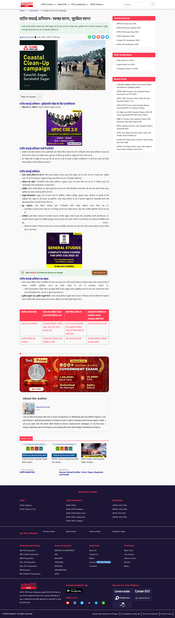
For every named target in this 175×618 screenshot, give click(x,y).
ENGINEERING (61, 570)
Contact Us (93, 554)
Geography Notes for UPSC (127, 69)
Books (126, 566)
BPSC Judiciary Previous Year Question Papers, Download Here (135, 127)
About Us (93, 550)
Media (91, 558)
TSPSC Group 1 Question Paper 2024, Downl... (34, 460)
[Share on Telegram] (94, 37)
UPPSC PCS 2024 (119, 505)
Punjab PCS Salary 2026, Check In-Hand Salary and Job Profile (135, 141)
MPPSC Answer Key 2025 (126, 24)
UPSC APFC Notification (75, 517)
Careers (99, 562)
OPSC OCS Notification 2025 (128, 44)
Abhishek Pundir (28, 37)
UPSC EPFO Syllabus (74, 509)
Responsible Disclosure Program (105, 614)
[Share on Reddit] (98, 37)
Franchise (93, 566)
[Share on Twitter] (107, 37)
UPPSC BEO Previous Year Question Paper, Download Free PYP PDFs (133, 92)
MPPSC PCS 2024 (119, 509)
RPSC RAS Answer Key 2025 (128, 32)
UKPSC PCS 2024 (119, 517)
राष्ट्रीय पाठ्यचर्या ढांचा (29, 312)
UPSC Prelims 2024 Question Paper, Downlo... (92, 460)
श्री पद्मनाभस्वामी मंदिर (74, 338)
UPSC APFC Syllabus (74, 521)
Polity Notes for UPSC (125, 60)
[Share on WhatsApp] (89, 37)
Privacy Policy (166, 614)
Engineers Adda (118, 531)
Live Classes (129, 554)
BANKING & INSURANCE (65, 550)
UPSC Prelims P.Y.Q (28, 509)
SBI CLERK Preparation (29, 554)
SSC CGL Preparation (28, 566)
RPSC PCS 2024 (119, 513)
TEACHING (59, 562)
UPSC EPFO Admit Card (75, 513)
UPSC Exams (47, 4)
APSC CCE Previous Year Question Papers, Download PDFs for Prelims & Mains (133, 106)
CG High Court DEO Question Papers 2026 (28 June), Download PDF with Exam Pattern (134, 113)
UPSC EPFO (71, 505)
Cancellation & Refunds (130, 614)
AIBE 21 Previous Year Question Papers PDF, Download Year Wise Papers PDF (134, 120)
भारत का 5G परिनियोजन (29, 323)
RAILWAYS (59, 558)
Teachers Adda (49, 531)
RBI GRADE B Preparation (30, 574)
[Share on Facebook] (103, 37)
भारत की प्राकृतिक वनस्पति (97, 323)
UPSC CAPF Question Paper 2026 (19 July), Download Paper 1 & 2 (133, 99)
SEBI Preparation (26, 558)
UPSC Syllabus (26, 505)
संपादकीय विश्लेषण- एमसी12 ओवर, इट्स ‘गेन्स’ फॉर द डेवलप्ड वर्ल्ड (53, 326)
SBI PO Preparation (27, 550)
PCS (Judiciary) (78, 4)
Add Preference (99, 273)
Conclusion (33, 11)
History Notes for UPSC (126, 64)
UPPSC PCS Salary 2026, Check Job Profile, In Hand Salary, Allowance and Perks (134, 148)
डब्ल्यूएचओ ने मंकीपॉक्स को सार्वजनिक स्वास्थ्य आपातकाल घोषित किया (97, 315)
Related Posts (26, 438)
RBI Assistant (25, 570)
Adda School (71, 531)
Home (22, 11)
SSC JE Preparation (28, 562)
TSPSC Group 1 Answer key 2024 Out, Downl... (65, 460)
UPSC (57, 574)
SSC (56, 554)
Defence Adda (94, 531)
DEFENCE (59, 566)
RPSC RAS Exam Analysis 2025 (129, 28)
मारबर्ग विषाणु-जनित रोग (74, 312)
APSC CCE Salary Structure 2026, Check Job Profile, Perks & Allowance (134, 134)
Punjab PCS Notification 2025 (128, 40)
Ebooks (127, 562)
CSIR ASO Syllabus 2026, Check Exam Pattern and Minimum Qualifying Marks (134, 86)
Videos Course (130, 558)
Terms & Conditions (150, 614)
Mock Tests (128, 550)
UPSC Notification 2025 (125, 36)
